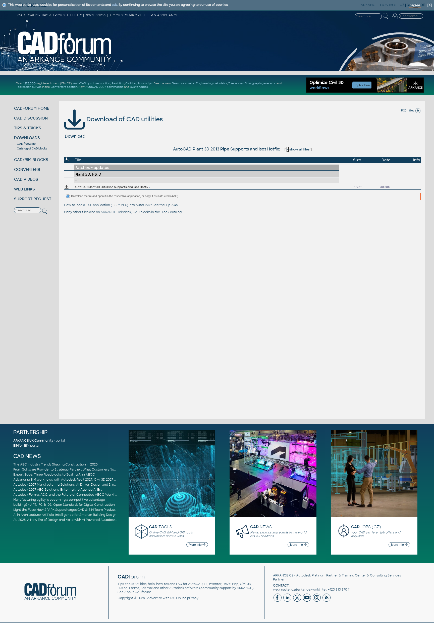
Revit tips (118, 83)
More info (195, 545)
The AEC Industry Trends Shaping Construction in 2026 (55, 464)
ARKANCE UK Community (33, 441)
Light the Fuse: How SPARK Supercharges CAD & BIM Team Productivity (67, 510)
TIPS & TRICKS (27, 128)
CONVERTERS (27, 169)
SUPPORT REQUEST (32, 199)
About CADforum (137, 592)
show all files (298, 149)
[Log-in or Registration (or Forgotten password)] (394, 19)
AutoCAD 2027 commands (104, 87)
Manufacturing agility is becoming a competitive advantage (59, 500)
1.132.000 (29, 83)
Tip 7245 (172, 205)
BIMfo (17, 446)
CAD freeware (26, 143)
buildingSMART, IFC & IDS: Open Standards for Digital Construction (64, 505)
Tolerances (236, 83)
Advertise (154, 598)
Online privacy (187, 598)
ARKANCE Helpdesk (116, 212)
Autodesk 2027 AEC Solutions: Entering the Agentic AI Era (57, 490)
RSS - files (408, 110)
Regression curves (28, 87)
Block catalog (171, 212)
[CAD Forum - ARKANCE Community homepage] (64, 62)
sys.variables (139, 87)
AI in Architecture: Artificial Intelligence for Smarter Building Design (65, 515)
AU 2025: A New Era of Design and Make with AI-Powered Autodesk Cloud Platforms (77, 520)
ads (114, 5)
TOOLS (160, 526)
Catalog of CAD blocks (32, 148)
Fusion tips (145, 83)
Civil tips (130, 83)
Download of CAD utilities (124, 119)
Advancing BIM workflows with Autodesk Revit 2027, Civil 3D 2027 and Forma (72, 480)
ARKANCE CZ (283, 575)
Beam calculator (183, 83)
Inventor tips (101, 83)
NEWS (261, 526)
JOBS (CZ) (366, 526)
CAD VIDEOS (26, 179)
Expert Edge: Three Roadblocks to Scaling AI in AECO (54, 475)
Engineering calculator (211, 83)
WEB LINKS (24, 189)
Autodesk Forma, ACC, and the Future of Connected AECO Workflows (67, 495)
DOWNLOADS (27, 137)
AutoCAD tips (82, 83)
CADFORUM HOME (31, 108)
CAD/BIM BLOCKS (31, 159)
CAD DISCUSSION (31, 118)
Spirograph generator (260, 83)
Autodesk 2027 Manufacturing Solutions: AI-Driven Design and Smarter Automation (77, 485)
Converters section (63, 87)
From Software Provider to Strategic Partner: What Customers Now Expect (71, 470)
